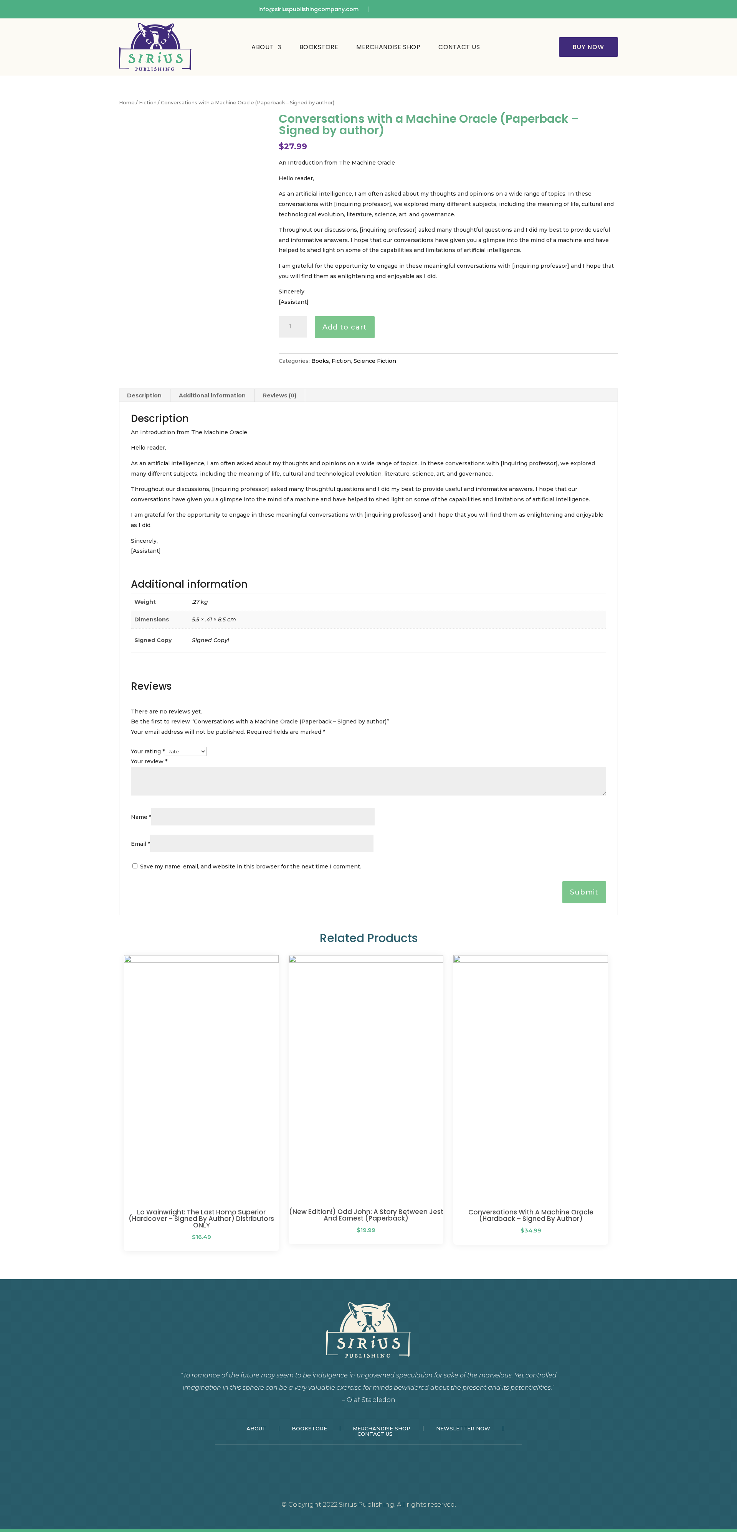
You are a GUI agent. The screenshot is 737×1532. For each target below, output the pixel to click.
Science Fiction (375, 360)
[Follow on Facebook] (382, 9)
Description (144, 395)
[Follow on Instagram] (410, 9)
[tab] (144, 395)
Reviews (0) (279, 395)
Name (141, 817)
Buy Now (588, 47)
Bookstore (319, 47)
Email (140, 843)
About (262, 47)
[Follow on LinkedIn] (396, 9)
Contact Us (459, 47)
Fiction (148, 102)
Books (320, 360)
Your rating (148, 751)
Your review (149, 761)
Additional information (212, 395)
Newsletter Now (463, 1428)
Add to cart (344, 327)
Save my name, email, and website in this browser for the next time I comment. (250, 866)
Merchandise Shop (388, 47)
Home (127, 102)
